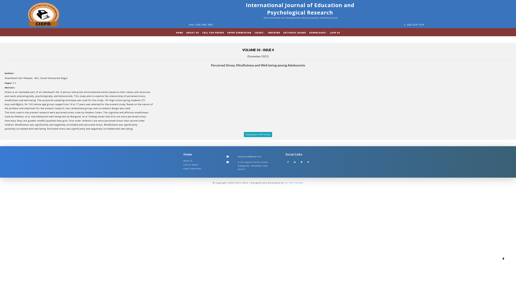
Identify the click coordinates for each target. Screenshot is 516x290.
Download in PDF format (258, 134)
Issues (259, 32)
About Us (188, 161)
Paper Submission (192, 168)
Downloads (317, 32)
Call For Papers (191, 164)
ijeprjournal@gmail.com (249, 156)
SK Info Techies (294, 182)
